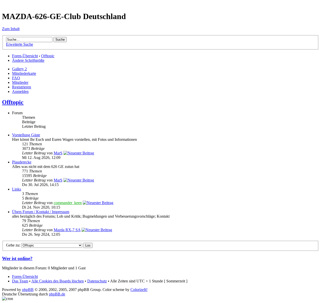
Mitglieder (20, 82)
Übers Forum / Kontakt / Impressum (40, 212)
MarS (58, 153)
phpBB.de (57, 294)
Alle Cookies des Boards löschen (57, 281)
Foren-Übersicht (25, 56)
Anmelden (20, 91)
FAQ (16, 78)
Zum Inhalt (11, 29)
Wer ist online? (17, 258)
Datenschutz (97, 281)
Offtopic (47, 56)
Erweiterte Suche (19, 44)
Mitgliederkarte (24, 73)
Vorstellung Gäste (26, 135)
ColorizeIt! (138, 289)
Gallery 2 (19, 69)
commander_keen (68, 203)
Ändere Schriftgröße (28, 60)
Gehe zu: (13, 245)
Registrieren (21, 87)
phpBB (28, 289)
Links (16, 189)
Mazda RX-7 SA (67, 230)
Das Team (20, 281)
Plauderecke (21, 162)
